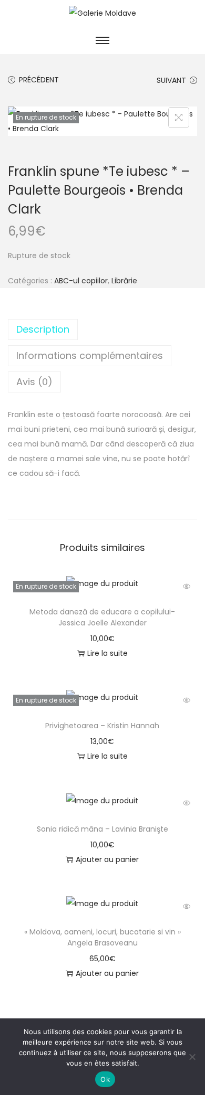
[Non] (192, 1056)
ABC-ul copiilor (81, 280)
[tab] (102, 329)
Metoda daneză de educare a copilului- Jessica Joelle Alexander (102, 617)
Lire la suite (107, 653)
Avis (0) (34, 381)
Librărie (124, 280)
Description (42, 329)
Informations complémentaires (89, 355)
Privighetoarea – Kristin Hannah (102, 725)
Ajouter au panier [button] (107, 859)
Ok (105, 1079)
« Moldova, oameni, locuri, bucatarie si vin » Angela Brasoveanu (102, 937)
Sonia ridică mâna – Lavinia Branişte (102, 829)
